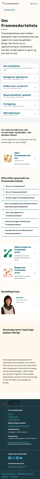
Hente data (5, 476)
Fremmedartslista (9, 9)
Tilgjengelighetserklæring (25, 473)
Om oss (10, 414)
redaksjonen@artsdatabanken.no (19, 426)
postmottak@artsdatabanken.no (18, 442)
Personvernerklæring (8, 473)
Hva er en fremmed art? (15, 186)
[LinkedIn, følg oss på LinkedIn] (17, 458)
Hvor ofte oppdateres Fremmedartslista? (14, 214)
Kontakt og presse (14, 419)
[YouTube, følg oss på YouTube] (20, 458)
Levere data (14, 476)
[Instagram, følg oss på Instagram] (13, 458)
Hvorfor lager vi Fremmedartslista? (20, 198)
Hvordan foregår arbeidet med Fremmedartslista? (17, 223)
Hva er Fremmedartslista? (16, 192)
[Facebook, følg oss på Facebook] (9, 458)
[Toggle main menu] (34, 3)
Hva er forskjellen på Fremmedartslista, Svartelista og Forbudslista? (21, 205)
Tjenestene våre (13, 416)
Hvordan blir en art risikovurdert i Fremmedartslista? (19, 231)
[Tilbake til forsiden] (10, 3)
